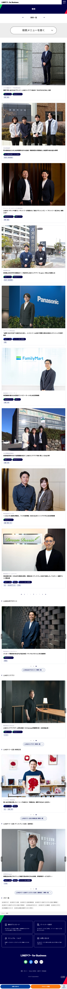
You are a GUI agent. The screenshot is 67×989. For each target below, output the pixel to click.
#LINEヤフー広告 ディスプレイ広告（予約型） (13, 905)
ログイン (64, 987)
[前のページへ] (24, 594)
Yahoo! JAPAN (32, 971)
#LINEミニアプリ (55, 905)
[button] (65, 636)
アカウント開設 (46, 986)
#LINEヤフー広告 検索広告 (27, 902)
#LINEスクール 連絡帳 (44, 905)
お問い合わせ (15, 986)
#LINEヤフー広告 (14, 902)
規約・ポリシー (24, 971)
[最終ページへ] (46, 594)
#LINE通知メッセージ (7, 908)
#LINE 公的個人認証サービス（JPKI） (23, 908)
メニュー (64, 3)
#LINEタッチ (5, 902)
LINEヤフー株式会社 (41, 971)
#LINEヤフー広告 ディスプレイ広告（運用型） (46, 902)
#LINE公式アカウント (31, 905)
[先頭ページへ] (21, 594)
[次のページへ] (43, 594)
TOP (64, 977)
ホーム (3, 913)
